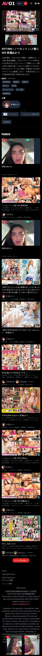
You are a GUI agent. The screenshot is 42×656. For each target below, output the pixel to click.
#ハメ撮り (19, 90)
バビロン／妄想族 (13, 427)
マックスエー (12, 217)
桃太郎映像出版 (14, 556)
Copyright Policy (8, 574)
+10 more (30, 382)
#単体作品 (6, 82)
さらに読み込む (21, 560)
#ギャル (6, 86)
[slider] (21, 26)
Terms (4, 571)
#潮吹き (25, 82)
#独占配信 (6, 93)
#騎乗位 (16, 82)
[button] (4, 29)
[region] (21, 21)
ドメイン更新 (7, 583)
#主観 (14, 86)
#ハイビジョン (8, 90)
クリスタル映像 (13, 299)
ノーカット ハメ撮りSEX (30, 114)
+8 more (30, 553)
